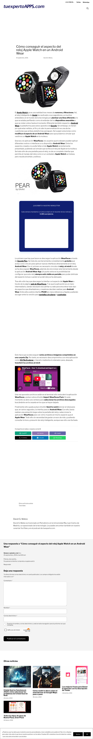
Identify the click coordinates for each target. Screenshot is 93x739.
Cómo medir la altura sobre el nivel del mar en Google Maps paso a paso (45, 692)
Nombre (7, 607)
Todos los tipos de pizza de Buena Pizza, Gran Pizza (15, 716)
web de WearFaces (38, 284)
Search (87, 8)
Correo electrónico (10, 615)
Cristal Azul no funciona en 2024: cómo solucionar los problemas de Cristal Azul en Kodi (16, 692)
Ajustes (78, 734)
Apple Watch (22, 112)
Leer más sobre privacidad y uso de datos (15, 736)
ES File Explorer (27, 360)
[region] (46, 733)
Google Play (22, 261)
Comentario (8, 580)
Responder (7, 564)
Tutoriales (22, 505)
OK (87, 734)
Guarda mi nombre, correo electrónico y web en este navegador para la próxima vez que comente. (36, 624)
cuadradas (61, 294)
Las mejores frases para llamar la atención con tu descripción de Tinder (75, 688)
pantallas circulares (47, 294)
